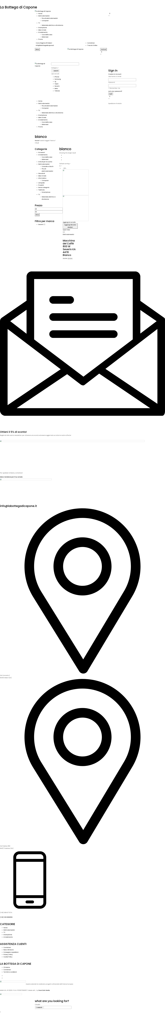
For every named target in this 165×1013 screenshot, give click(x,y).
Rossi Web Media (44, 990)
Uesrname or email (114, 76)
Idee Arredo (42, 176)
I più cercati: (55, 74)
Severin (57, 86)
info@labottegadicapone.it (45, 45)
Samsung (58, 79)
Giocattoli (41, 173)
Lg (55, 81)
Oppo (56, 84)
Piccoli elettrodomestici (50, 18)
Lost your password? (115, 91)
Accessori (41, 152)
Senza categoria (43, 187)
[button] (119, 14)
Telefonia (41, 190)
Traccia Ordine (92, 45)
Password (111, 82)
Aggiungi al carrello (69, 222)
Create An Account (114, 74)
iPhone (57, 77)
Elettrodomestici (44, 164)
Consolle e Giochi (47, 166)
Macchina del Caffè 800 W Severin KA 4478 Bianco (69, 248)
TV (39, 195)
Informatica (42, 178)
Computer (45, 21)
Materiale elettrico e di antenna (52, 25)
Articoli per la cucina (45, 162)
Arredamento (43, 155)
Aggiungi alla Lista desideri (70, 226)
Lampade (41, 183)
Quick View (66, 230)
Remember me (115, 88)
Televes (57, 91)
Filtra (37, 215)
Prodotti (41, 185)
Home (37, 141)
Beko (56, 88)
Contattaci (91, 43)
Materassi (45, 37)
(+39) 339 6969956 (6, 917)
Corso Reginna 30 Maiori (44, 43)
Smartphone (46, 192)
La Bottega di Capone (18, 7)
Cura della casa (47, 35)
